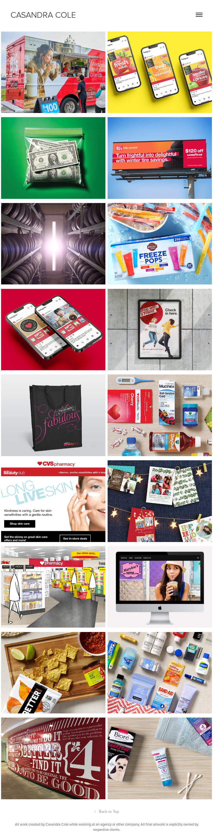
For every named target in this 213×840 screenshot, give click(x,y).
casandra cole (43, 14)
